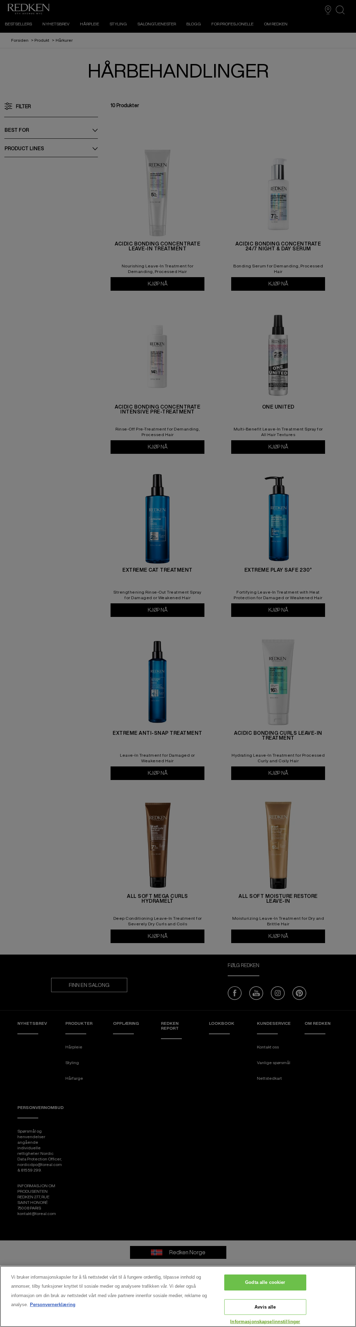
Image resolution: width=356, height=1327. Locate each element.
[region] (178, 1296)
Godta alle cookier (265, 1282)
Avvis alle (265, 1307)
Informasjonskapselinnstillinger (265, 1321)
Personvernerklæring (52, 1304)
